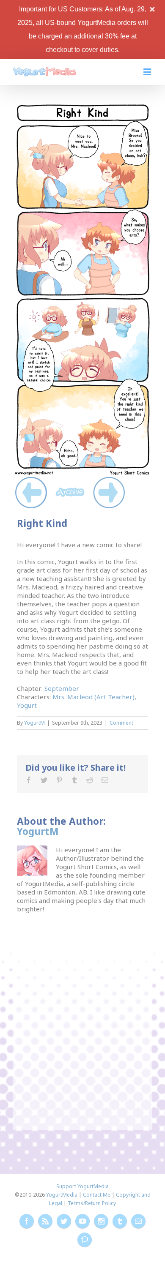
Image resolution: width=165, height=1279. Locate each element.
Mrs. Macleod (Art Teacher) (93, 697)
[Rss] (45, 1221)
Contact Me (96, 1194)
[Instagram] (101, 1221)
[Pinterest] (59, 780)
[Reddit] (89, 780)
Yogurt (27, 705)
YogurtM (34, 722)
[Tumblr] (74, 780)
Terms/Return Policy (92, 1203)
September (61, 688)
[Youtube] (82, 1221)
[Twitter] (44, 780)
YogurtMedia (61, 1194)
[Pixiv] (84, 1240)
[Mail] (105, 780)
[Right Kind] (82, 106)
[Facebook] (28, 780)
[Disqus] (82, 1018)
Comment (121, 722)
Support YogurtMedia (82, 1186)
